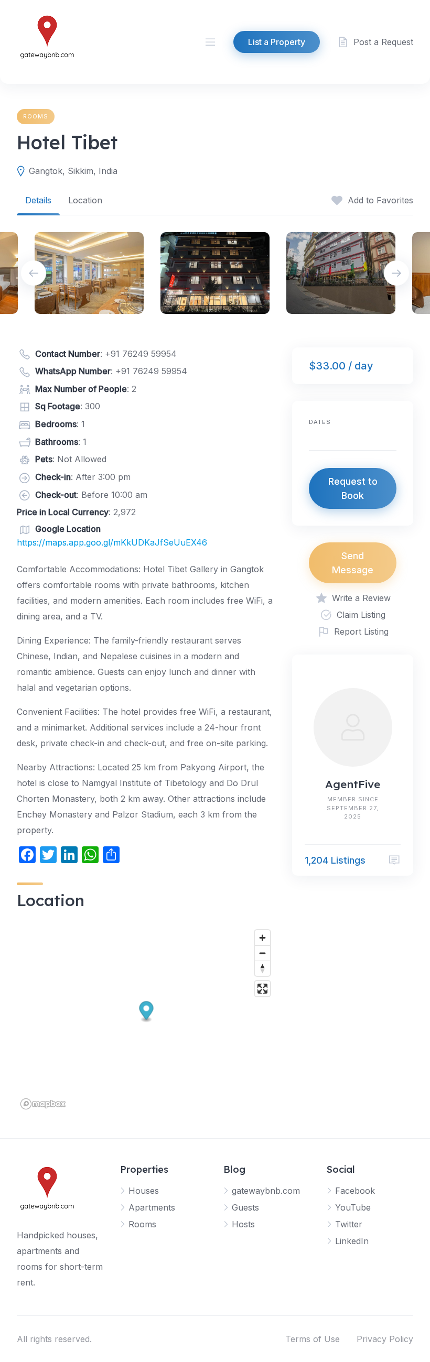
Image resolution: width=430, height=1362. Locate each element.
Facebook (355, 1190)
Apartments (151, 1207)
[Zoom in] (262, 937)
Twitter (348, 1224)
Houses (143, 1190)
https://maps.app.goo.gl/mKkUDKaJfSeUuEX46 (112, 542)
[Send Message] (394, 860)
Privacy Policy (385, 1339)
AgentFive (352, 784)
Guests (245, 1207)
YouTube (353, 1207)
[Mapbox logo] (43, 1104)
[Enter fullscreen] (262, 988)
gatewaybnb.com (266, 1190)
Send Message (352, 562)
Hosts (243, 1224)
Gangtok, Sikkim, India (73, 171)
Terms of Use (312, 1339)
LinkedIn (352, 1241)
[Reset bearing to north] (262, 968)
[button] (146, 1012)
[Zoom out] (262, 953)
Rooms (35, 116)
